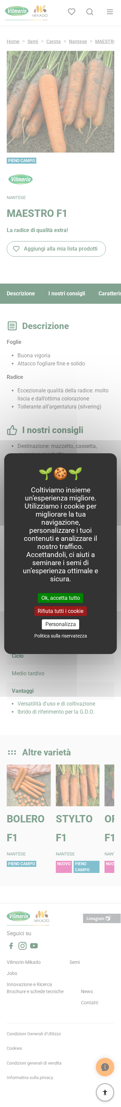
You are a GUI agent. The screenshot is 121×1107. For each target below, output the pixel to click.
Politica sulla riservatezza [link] (60, 636)
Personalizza (60, 624)
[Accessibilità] (105, 1092)
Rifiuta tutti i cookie (60, 611)
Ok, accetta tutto (60, 598)
